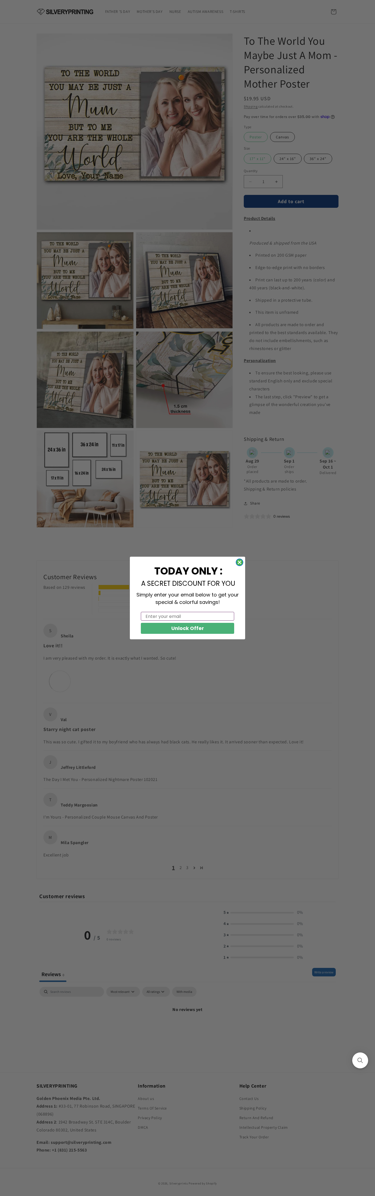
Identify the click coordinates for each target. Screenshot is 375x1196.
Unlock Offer (187, 628)
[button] (360, 1060)
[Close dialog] (239, 562)
